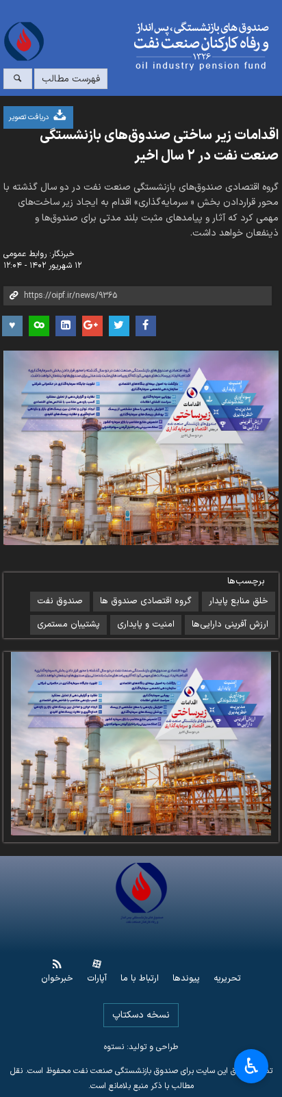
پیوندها (186, 978)
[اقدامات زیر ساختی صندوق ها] (210, 743)
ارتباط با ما (139, 978)
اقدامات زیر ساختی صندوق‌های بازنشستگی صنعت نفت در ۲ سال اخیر (159, 145)
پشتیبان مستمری (68, 624)
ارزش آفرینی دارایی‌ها (230, 624)
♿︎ (251, 1066)
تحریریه (227, 978)
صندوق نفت (60, 601)
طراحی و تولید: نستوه (141, 1047)
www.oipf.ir (164, 46)
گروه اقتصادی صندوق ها (146, 601)
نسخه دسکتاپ (141, 1015)
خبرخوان (57, 978)
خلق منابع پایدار (238, 601)
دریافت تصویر (30, 117)
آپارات (97, 978)
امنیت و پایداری (146, 624)
